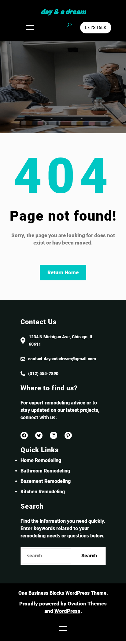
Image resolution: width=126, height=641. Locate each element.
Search (89, 556)
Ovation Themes (87, 604)
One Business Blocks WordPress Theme (62, 593)
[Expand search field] (69, 27)
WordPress (67, 611)
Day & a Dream (63, 11)
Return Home (63, 272)
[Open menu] (30, 27)
